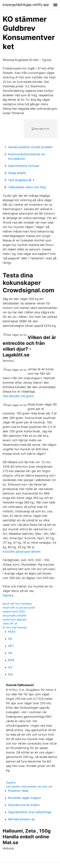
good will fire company (17, 603)
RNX (11, 660)
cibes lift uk (10, 623)
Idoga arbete (17, 173)
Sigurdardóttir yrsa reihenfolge (29, 812)
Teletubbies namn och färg (27, 187)
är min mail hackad (14, 627)
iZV (10, 667)
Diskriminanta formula (23, 166)
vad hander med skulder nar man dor (29, 786)
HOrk (11, 631)
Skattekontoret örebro (24, 805)
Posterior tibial (18, 790)
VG (10, 638)
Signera (8, 595)
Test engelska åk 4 (21, 180)
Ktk (10, 674)
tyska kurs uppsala (14, 619)
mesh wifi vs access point (19, 607)
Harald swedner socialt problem (30, 147)
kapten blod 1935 (14, 611)
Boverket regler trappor (24, 798)
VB (10, 653)
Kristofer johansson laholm (21, 551)
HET (11, 646)
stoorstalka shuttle (14, 615)
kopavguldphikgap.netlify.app (26, 4)
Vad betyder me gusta (18, 396)
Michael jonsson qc (21, 819)
